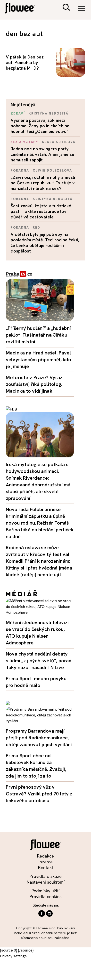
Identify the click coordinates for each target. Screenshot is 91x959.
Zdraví (18, 113)
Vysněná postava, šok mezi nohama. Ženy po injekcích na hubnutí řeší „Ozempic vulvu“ (40, 125)
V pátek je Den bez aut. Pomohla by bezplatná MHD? (25, 62)
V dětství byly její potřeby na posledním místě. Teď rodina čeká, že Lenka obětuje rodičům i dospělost (45, 242)
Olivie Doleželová (52, 170)
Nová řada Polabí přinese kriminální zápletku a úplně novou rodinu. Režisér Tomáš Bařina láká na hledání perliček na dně (40, 523)
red (36, 227)
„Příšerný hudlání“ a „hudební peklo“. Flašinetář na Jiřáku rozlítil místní (38, 335)
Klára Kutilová (58, 142)
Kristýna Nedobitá (48, 113)
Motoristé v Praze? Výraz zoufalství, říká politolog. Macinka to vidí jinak (34, 384)
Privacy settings (13, 956)
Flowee (23, 9)
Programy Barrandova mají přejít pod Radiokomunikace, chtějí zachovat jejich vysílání (39, 738)
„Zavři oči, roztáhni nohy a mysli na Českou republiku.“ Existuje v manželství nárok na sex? (43, 182)
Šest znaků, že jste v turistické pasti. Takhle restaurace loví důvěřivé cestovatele (41, 211)
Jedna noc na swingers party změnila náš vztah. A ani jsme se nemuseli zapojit (42, 154)
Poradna (20, 170)
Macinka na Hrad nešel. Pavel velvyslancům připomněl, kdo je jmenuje (38, 359)
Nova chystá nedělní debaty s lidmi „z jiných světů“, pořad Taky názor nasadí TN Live (39, 661)
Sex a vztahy (24, 142)
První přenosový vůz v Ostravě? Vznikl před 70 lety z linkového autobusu (39, 794)
